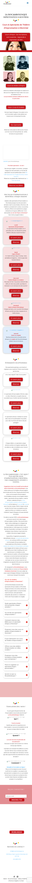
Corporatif (20, 504)
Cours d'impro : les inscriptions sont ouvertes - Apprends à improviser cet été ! (16, 37)
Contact (21, 880)
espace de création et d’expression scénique (15, 546)
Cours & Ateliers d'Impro (16, 86)
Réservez (16, 242)
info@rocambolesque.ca (17, 851)
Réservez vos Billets (16, 185)
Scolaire (26, 504)
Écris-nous (17, 832)
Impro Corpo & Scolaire (16, 107)
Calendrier (5, 161)
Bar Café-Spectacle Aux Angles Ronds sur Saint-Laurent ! (16, 174)
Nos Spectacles (16, 125)
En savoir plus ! (16, 238)
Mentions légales (13, 880)
